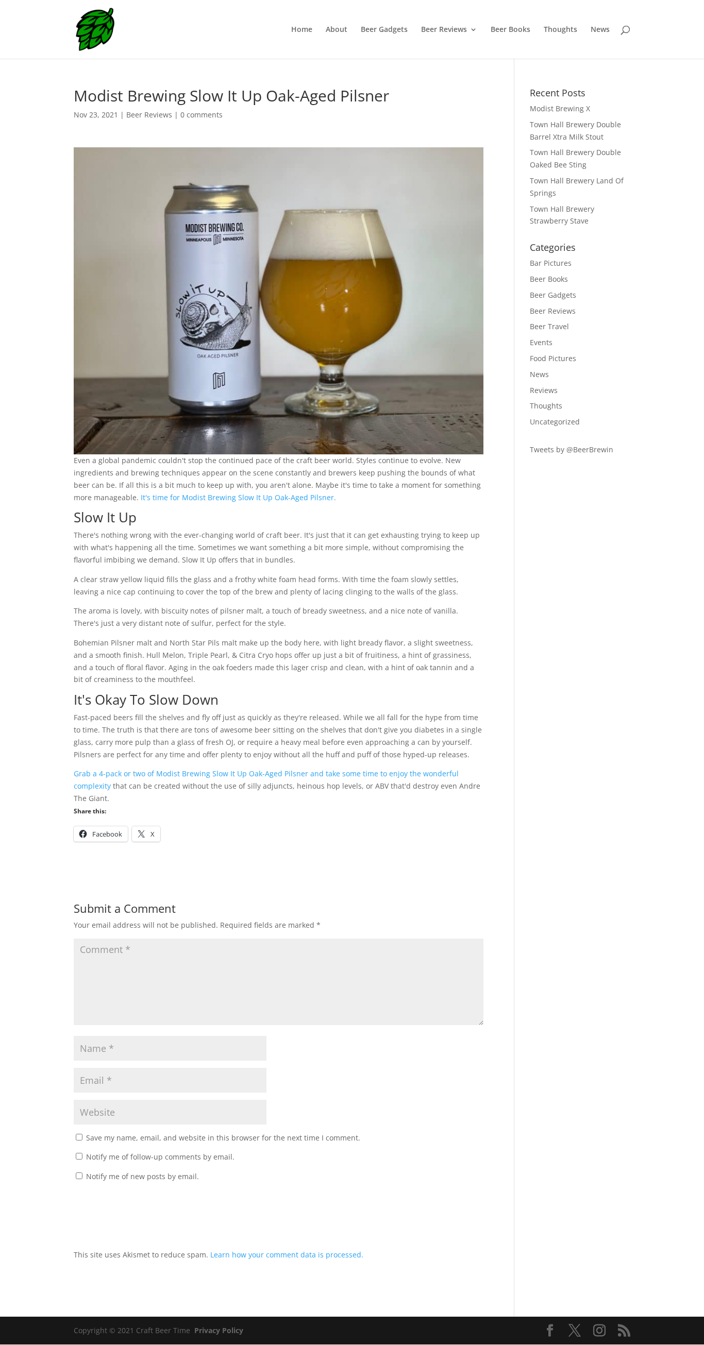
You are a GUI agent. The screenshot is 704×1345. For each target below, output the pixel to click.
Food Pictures (553, 358)
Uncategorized (555, 422)
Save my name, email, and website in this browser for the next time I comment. (223, 1138)
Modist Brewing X (560, 108)
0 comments (201, 115)
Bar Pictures (551, 263)
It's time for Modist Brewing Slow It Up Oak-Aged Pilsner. (238, 497)
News (600, 30)
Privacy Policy (218, 1330)
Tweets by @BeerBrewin (571, 449)
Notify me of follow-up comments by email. (160, 1157)
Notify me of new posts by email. (142, 1176)
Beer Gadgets (384, 30)
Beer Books (510, 30)
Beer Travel (549, 326)
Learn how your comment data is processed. (286, 1254)
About (336, 30)
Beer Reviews (444, 30)
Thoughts (560, 30)
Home (301, 30)
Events (541, 342)
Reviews (544, 390)
